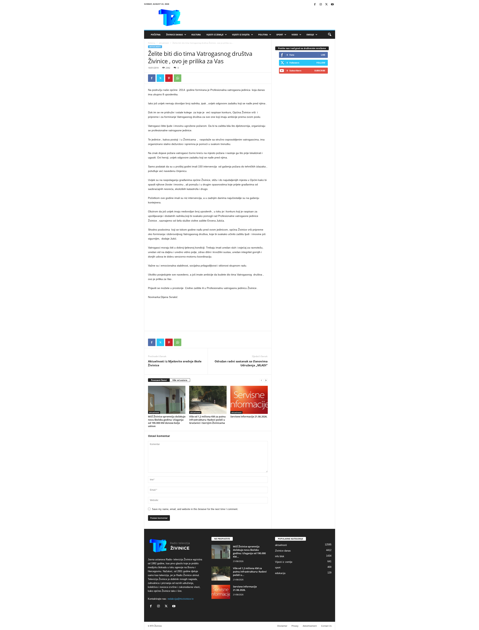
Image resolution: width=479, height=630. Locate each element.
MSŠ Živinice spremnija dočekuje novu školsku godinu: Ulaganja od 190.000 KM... (249, 551)
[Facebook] (315, 4)
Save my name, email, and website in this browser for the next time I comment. (195, 509)
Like (323, 54)
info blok (279, 556)
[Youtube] (332, 4)
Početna (156, 34)
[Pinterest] (169, 78)
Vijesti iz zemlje (214, 34)
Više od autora (179, 380)
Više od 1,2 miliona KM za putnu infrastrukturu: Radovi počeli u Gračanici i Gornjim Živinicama (207, 420)
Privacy (295, 625)
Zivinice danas (283, 550)
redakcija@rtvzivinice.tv (181, 598)
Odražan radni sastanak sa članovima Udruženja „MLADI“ (241, 363)
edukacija (280, 573)
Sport (279, 34)
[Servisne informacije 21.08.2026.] (249, 400)
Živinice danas (174, 34)
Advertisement (310, 625)
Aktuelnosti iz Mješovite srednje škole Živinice (175, 363)
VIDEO (295, 34)
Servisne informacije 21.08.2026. (248, 416)
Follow (320, 62)
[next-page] (266, 380)
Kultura (196, 34)
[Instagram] (320, 4)
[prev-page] (261, 380)
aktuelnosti (164, 43)
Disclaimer (282, 625)
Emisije (310, 34)
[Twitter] (326, 4)
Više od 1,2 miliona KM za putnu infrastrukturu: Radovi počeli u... (250, 572)
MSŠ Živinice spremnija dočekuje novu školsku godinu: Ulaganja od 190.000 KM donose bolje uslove (166, 421)
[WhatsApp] (177, 78)
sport (277, 567)
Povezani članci (159, 380)
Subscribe (319, 70)
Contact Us (326, 625)
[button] (329, 35)
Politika (263, 34)
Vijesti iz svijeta (241, 34)
